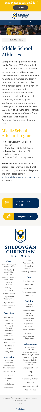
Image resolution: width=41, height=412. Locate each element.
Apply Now (9, 352)
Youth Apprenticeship (29, 262)
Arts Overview (28, 281)
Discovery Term (9, 371)
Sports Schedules (29, 330)
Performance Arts (29, 292)
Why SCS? (9, 321)
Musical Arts (28, 288)
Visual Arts (29, 285)
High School (8, 388)
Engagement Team (30, 368)
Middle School (9, 384)
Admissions (9, 313)
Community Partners (30, 379)
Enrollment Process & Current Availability (9, 327)
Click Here (20, 8)
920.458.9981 (22, 401)
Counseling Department (29, 267)
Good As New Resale (30, 386)
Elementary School (8, 379)
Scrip (30, 371)
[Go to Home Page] (20, 15)
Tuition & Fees (9, 343)
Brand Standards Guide (8, 307)
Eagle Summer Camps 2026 (28, 337)
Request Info (26, 216)
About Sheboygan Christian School (9, 265)
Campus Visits (8, 339)
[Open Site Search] (30, 22)
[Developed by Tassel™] (20, 408)
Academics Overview (9, 361)
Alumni (30, 375)
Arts (29, 277)
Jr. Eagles (28, 333)
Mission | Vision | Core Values (9, 278)
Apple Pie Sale (30, 390)
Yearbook (28, 296)
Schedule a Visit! (23, 203)
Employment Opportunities (8, 298)
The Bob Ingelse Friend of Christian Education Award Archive (30, 361)
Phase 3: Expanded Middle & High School (30, 353)
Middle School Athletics (28, 319)
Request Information (8, 334)
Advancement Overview (30, 348)
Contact (21, 403)
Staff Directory (9, 293)
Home (6, 40)
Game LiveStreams (29, 314)
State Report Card (29, 272)
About (9, 261)
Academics (9, 357)
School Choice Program (9, 347)
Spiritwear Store (28, 310)
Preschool (9, 375)
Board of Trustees (9, 283)
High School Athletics (28, 325)
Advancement (30, 344)
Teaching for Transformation (9, 367)
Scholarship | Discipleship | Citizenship (9, 272)
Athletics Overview (29, 305)
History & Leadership (9, 289)
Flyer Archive (9, 302)
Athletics (29, 301)
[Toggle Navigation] (10, 22)
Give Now (30, 382)
